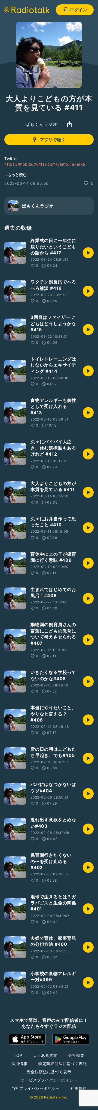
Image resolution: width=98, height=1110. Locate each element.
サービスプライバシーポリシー (49, 1080)
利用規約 (79, 1088)
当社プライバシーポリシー (35, 1088)
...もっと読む (15, 174)
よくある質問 (45, 1055)
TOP (18, 1055)
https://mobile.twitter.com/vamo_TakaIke (44, 164)
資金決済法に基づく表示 (49, 1071)
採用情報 (19, 1063)
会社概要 (76, 1055)
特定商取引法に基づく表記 (62, 1063)
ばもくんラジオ (41, 124)
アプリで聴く (53, 139)
